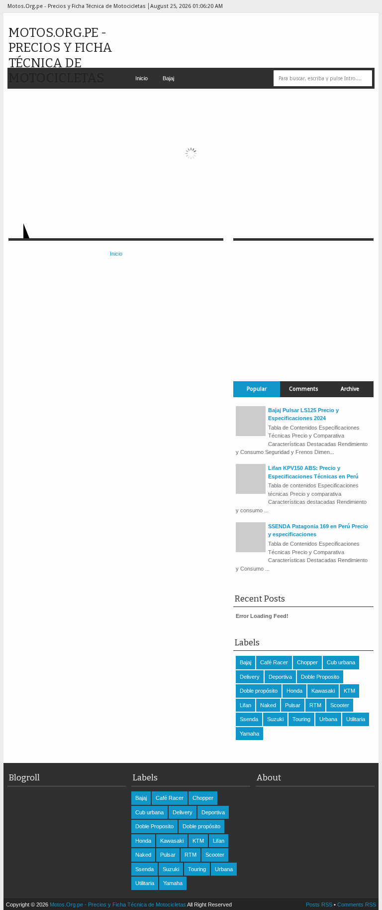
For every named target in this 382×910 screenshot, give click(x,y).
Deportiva (280, 677)
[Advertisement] (303, 303)
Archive (350, 389)
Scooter (339, 705)
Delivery (250, 677)
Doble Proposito (320, 677)
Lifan (245, 705)
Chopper (307, 662)
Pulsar (292, 705)
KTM (349, 691)
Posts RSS (319, 905)
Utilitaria (355, 719)
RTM (315, 705)
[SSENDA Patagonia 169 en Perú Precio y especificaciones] (251, 550)
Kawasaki (323, 691)
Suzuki (275, 719)
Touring (301, 719)
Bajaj (168, 78)
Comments (303, 389)
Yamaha (249, 734)
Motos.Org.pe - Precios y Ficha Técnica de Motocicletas (60, 55)
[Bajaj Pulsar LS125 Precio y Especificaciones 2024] (251, 434)
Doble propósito (259, 691)
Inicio (141, 78)
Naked (268, 705)
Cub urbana (341, 662)
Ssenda (249, 719)
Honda (294, 691)
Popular (257, 389)
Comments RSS (356, 905)
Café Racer (274, 662)
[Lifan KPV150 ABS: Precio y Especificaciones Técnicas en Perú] (251, 492)
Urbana (328, 719)
